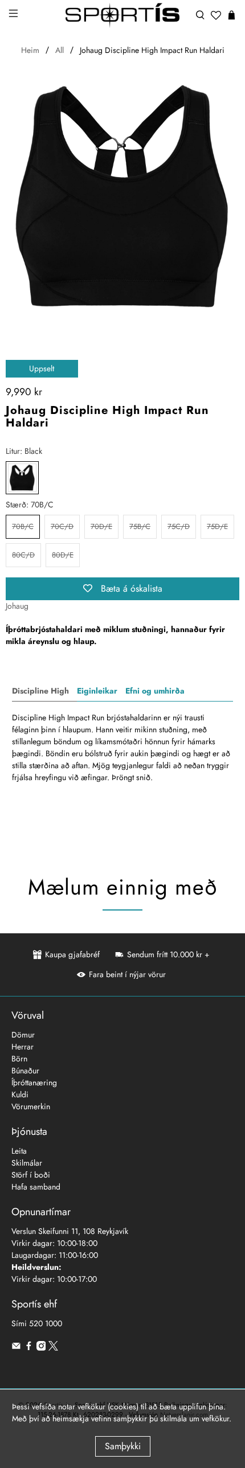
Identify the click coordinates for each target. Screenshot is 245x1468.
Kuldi (19, 1094)
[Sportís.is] (123, 15)
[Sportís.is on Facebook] (29, 1348)
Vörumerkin (30, 1106)
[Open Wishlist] (216, 15)
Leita (19, 1151)
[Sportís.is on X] (53, 1348)
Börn (19, 1058)
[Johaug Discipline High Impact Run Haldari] (122, 197)
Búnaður (25, 1070)
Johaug (17, 606)
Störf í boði (30, 1174)
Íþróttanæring (34, 1082)
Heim (30, 50)
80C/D (23, 555)
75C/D (179, 526)
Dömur (23, 1034)
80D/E (63, 555)
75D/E (217, 526)
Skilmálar (26, 1162)
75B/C (139, 526)
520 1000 (45, 1323)
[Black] (22, 477)
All (59, 50)
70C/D (62, 526)
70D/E (101, 526)
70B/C (23, 526)
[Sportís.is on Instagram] (41, 1348)
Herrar (22, 1046)
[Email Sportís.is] (16, 1348)
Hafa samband (35, 1186)
